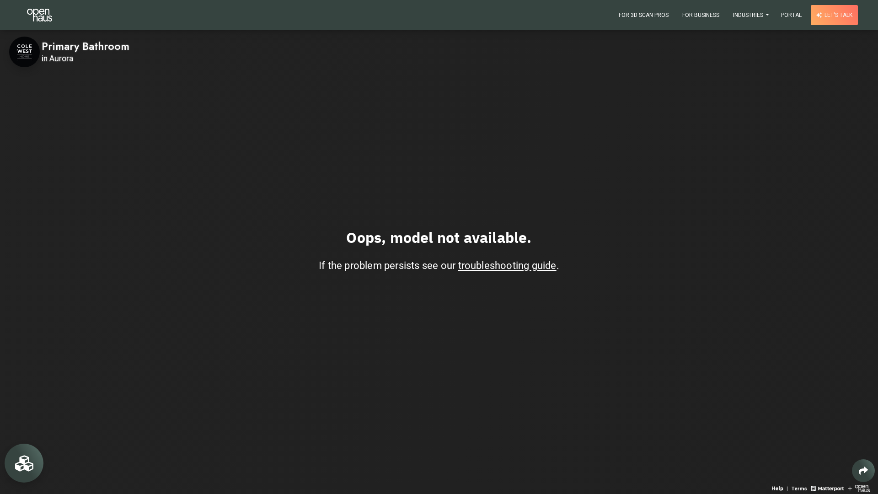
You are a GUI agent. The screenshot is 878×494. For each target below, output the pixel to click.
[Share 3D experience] (863, 470)
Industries (749, 15)
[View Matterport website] (827, 487)
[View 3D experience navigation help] (780, 487)
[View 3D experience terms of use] (800, 487)
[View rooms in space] (24, 463)
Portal (791, 15)
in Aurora (57, 58)
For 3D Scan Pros (644, 15)
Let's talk (837, 15)
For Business (700, 15)
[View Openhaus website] (859, 487)
